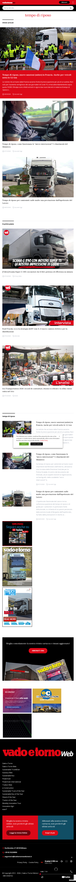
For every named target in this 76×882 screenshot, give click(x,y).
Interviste (17, 336)
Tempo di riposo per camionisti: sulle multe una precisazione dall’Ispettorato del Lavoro (37, 201)
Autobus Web (7, 773)
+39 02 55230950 (10, 852)
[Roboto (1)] (38, 533)
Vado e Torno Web (9, 766)
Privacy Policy (22, 862)
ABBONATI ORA (38, 651)
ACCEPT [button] (24, 444)
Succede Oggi (18, 94)
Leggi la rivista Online (18, 833)
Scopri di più (50, 833)
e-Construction (8, 788)
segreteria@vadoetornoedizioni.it (18, 856)
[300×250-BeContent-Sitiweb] (17, 701)
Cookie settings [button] (36, 444)
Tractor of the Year (9, 800)
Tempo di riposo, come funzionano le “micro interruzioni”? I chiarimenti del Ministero (35, 145)
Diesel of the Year (9, 797)
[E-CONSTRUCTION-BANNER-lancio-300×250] (47, 701)
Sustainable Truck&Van (11, 769)
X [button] (59, 436)
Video (20, 276)
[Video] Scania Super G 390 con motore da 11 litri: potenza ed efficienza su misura (37, 272)
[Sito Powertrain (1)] (17, 726)
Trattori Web (7, 785)
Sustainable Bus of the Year (12, 794)
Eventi (16, 396)
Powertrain (6, 779)
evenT (4, 809)
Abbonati (64, 2)
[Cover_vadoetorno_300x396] (38, 566)
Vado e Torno (7, 763)
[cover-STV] (38, 607)
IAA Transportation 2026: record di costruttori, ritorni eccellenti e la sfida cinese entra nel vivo (37, 390)
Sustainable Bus (8, 776)
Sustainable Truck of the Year (13, 791)
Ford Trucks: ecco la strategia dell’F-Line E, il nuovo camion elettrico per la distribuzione (34, 330)
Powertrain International (11, 782)
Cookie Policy (33, 862)
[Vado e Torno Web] (8, 2)
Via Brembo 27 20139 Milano (15, 848)
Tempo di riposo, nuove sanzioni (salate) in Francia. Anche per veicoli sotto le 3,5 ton (36, 76)
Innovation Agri (8, 806)
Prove (16, 276)
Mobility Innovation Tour (11, 803)
